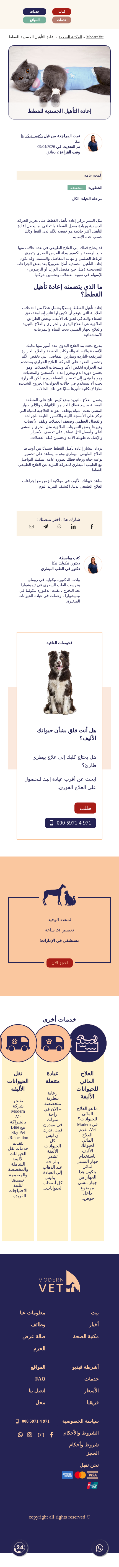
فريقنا (93, 1402)
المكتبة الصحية (70, 37)
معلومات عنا (32, 1312)
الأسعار (91, 1390)
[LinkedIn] (73, 526)
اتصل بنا (37, 1390)
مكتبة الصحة (86, 1336)
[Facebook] (92, 526)
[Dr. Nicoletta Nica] (93, 137)
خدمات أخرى (59, 1019)
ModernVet (95, 37)
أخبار (94, 1324)
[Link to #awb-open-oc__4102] (16, 15)
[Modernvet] (59, 1273)
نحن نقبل (89, 1465)
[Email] (31, 526)
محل (40, 1402)
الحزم (39, 1348)
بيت (95, 1312)
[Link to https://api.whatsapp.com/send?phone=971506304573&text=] (20, 1435)
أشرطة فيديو (85, 1367)
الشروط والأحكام (81, 1433)
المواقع (38, 1367)
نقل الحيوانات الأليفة (18, 1081)
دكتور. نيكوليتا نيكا (66, 563)
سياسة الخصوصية (80, 1421)
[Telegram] (46, 526)
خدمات (91, 1379)
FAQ (40, 1379)
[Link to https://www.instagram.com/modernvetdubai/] (29, 1435)
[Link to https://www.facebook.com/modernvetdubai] (51, 1435)
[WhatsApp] (59, 526)
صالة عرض (33, 1336)
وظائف (38, 1324)
